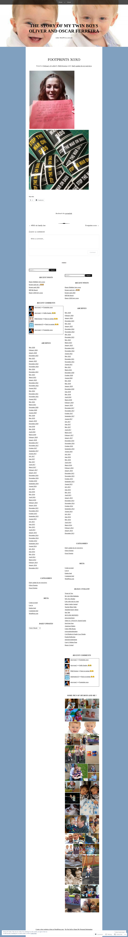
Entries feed (32, 608)
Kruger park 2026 (34, 287)
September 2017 (34, 451)
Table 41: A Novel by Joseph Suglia (75, 620)
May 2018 (32, 429)
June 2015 (32, 524)
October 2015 (33, 513)
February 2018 (33, 437)
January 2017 (33, 473)
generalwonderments (71, 639)
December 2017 (33, 443)
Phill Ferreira (62, 66)
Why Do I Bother (70, 599)
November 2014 (34, 538)
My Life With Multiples (72, 596)
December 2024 (33, 364)
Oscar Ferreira (33, 588)
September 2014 (34, 543)
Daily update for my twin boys (82, 66)
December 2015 (33, 508)
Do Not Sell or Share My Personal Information (78, 929)
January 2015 (33, 532)
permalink (68, 213)
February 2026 (33, 350)
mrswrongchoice (70, 618)
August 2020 (33, 413)
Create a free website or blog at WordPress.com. (50, 929)
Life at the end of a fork (72, 601)
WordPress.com (33, 613)
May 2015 (32, 527)
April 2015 (32, 530)
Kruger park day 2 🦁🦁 (36, 284)
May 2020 (32, 415)
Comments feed (33, 611)
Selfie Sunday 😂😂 (49, 313)
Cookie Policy (33, 933)
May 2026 (32, 347)
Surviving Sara (69, 623)
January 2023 (33, 380)
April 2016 (32, 497)
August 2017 (33, 453)
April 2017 (32, 464)
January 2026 (33, 353)
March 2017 (32, 467)
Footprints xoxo (92, 225)
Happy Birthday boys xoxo (37, 282)
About (69, 2)
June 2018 (32, 426)
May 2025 (32, 358)
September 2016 (34, 483)
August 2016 (33, 486)
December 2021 (33, 394)
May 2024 (32, 369)
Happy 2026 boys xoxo (36, 293)
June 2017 (32, 459)
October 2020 (33, 410)
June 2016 (32, 492)
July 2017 (32, 456)
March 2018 (32, 434)
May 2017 (32, 462)
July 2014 (32, 549)
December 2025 (33, 355)
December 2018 (33, 423)
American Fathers (70, 626)
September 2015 (34, 516)
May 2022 (32, 391)
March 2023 (32, 377)
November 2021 (34, 396)
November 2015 (34, 511)
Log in (31, 605)
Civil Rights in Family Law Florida (75, 634)
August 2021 (33, 399)
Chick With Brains (70, 629)
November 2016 (34, 478)
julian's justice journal (71, 604)
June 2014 (32, 551)
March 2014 (32, 560)
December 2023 (33, 372)
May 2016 (32, 494)
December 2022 (33, 383)
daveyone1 (38, 307)
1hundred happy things (71, 609)
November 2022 (34, 385)
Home (60, 2)
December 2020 (33, 407)
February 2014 (33, 562)
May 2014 (32, 554)
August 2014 (33, 546)
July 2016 (32, 489)
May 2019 (32, 418)
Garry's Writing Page (71, 642)
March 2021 (32, 404)
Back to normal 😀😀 (51, 319)
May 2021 (32, 402)
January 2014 (33, 565)
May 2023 (32, 375)
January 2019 (33, 421)
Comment (93, 252)
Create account (33, 602)
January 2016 (33, 505)
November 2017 (34, 445)
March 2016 (32, 500)
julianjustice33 (39, 324)
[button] (71, 703)
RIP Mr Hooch (33, 290)
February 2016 (33, 503)
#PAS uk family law (37, 225)
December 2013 (33, 568)
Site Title (67, 612)
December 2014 (33, 535)
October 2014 (33, 541)
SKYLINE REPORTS (71, 615)
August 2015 (33, 519)
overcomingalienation (71, 631)
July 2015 (32, 522)
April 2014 (32, 557)
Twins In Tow (69, 593)
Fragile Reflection (70, 637)
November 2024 (34, 366)
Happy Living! (69, 645)
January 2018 (33, 440)
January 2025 (33, 361)
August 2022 (33, 388)
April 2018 (32, 432)
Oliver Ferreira (33, 585)
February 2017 (33, 470)
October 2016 (33, 481)
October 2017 (33, 448)
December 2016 (33, 475)
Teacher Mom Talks (71, 607)
